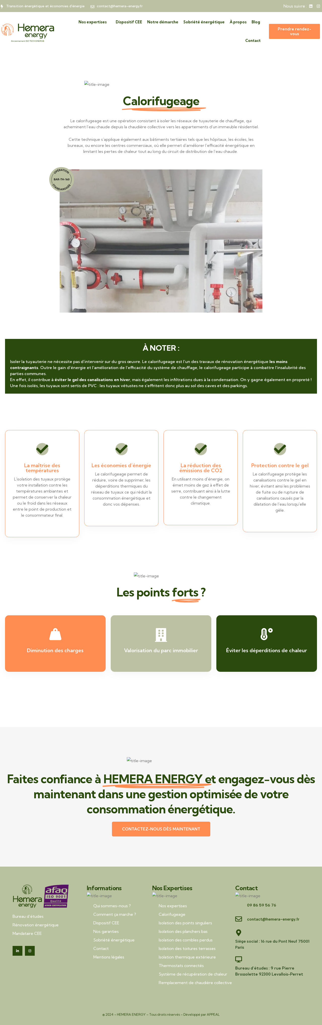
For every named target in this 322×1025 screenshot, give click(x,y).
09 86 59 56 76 (261, 905)
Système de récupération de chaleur (193, 974)
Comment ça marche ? (114, 914)
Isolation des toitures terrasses (187, 948)
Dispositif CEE (129, 22)
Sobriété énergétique (204, 22)
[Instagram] (318, 6)
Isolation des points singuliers (185, 922)
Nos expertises (92, 22)
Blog (256, 22)
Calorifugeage (172, 914)
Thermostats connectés (181, 965)
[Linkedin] (310, 6)
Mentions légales (108, 956)
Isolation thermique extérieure (187, 956)
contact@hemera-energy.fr (273, 919)
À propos (238, 22)
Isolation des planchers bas (183, 931)
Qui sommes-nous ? (112, 905)
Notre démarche (162, 22)
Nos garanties (106, 931)
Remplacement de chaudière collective (195, 982)
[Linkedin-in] (17, 951)
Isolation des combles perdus (186, 939)
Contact (253, 40)
